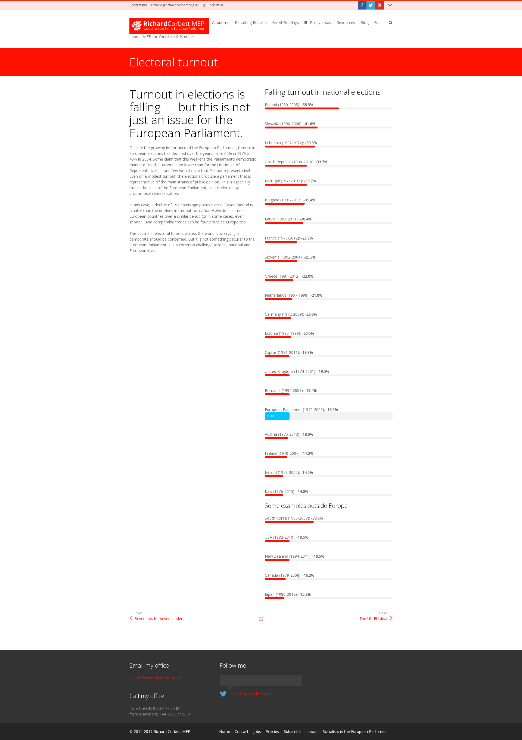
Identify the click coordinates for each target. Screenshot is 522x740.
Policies (272, 731)
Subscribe (292, 731)
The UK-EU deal (373, 618)
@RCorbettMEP (214, 5)
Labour (311, 731)
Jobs (257, 731)
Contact (241, 731)
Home (224, 731)
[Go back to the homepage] (169, 26)
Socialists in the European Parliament (355, 731)
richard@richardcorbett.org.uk (174, 5)
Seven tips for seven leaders (159, 618)
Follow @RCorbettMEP (251, 693)
